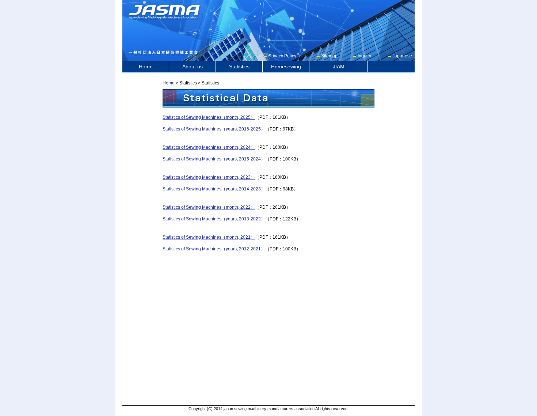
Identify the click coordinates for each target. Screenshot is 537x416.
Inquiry (364, 55)
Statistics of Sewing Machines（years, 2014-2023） (214, 189)
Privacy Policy (282, 55)
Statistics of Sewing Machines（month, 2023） (209, 177)
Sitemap (329, 55)
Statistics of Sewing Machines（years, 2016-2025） (214, 129)
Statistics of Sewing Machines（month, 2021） (209, 237)
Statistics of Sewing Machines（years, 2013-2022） (214, 219)
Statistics (239, 66)
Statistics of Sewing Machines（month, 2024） (209, 147)
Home (146, 66)
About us (192, 66)
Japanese (402, 55)
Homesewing (286, 66)
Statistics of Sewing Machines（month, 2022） (209, 207)
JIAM (338, 66)
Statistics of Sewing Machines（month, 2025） (209, 117)
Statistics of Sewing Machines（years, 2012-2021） (214, 249)
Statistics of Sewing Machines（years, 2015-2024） (214, 159)
